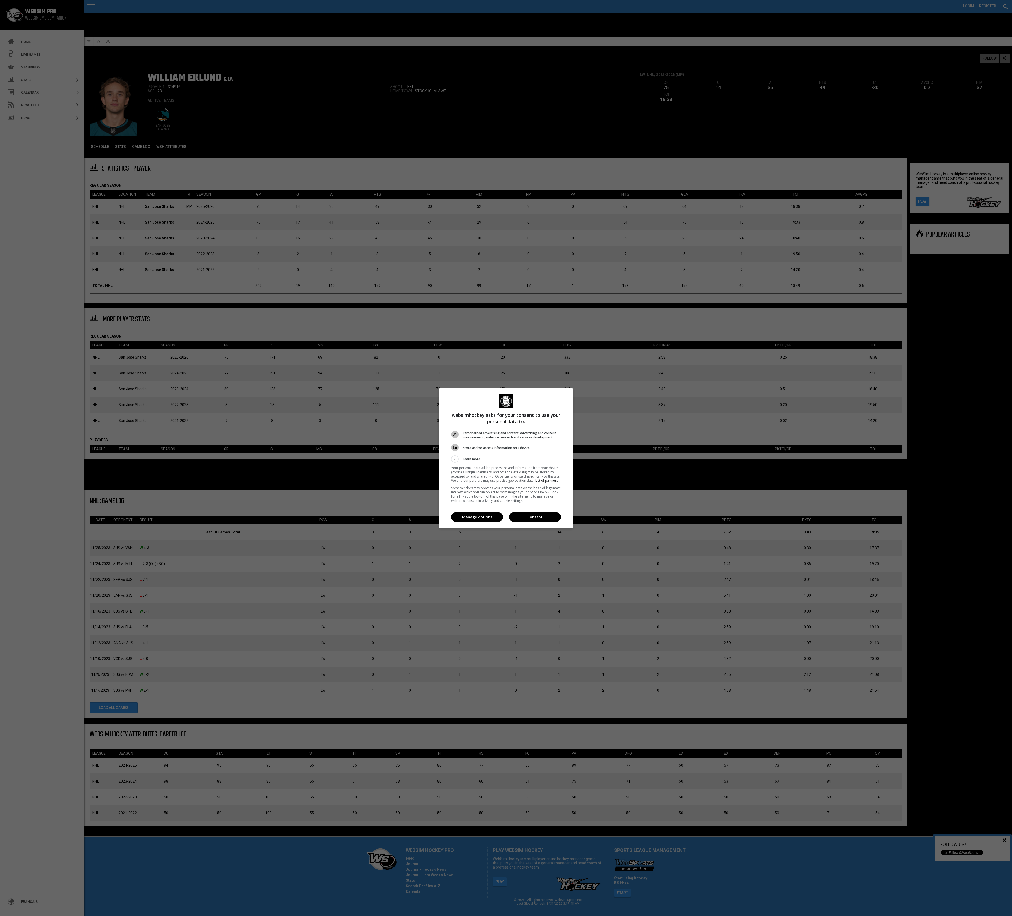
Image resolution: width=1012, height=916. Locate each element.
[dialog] (506, 458)
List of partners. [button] (547, 480)
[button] (506, 459)
